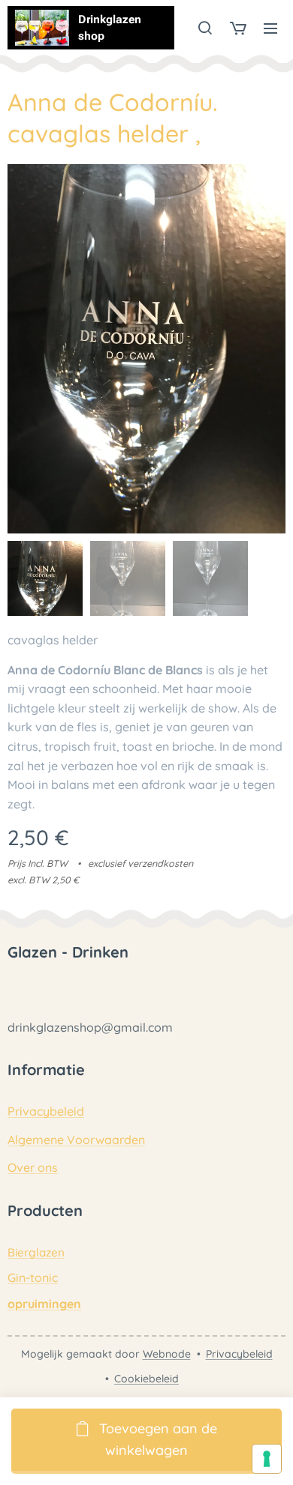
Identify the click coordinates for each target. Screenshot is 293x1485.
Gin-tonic (33, 1277)
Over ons (33, 1167)
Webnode (167, 1354)
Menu (270, 28)
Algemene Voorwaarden (76, 1139)
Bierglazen (36, 1252)
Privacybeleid (46, 1111)
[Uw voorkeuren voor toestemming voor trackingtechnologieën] (266, 1459)
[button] (205, 27)
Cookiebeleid (146, 1378)
